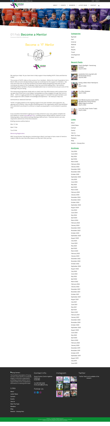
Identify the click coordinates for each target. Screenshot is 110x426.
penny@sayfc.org (29, 115)
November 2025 (75, 172)
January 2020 (75, 345)
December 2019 (75, 348)
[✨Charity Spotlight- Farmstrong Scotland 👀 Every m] (59, 394)
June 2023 (74, 243)
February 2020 (75, 343)
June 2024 (74, 212)
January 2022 (75, 286)
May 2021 (74, 307)
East (72, 39)
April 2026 (74, 159)
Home (83, 25)
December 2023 (75, 228)
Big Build (73, 37)
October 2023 (75, 233)
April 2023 (74, 248)
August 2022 (75, 269)
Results (73, 49)
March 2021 (74, 312)
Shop (72, 140)
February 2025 (75, 192)
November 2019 (75, 350)
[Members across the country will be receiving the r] (73, 379)
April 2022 (74, 279)
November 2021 (75, 292)
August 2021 (75, 299)
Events (73, 130)
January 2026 (75, 166)
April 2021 (74, 309)
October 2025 (75, 174)
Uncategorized (75, 55)
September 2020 (76, 327)
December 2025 (75, 169)
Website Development (57, 420)
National (88, 25)
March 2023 (74, 251)
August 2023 (75, 238)
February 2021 (75, 315)
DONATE (97, 1)
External (73, 42)
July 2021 (74, 302)
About (73, 123)
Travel (73, 52)
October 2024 (75, 202)
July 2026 (74, 151)
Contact (73, 128)
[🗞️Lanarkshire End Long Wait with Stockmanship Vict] (66, 394)
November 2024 (75, 200)
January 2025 (75, 195)
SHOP (93, 1)
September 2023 (76, 235)
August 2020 (75, 330)
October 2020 (75, 325)
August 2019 (75, 358)
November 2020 (75, 322)
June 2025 (74, 182)
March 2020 (74, 340)
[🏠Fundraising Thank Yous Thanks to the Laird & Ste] (59, 379)
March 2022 (74, 281)
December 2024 (75, 197)
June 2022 (74, 274)
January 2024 (75, 225)
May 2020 (74, 335)
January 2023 (75, 256)
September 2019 (76, 355)
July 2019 (74, 360)
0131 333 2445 (20, 1)
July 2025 (74, 179)
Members (73, 138)
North (72, 47)
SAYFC (49, 418)
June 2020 (74, 332)
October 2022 (75, 263)
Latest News (75, 125)
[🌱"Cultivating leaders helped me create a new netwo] (66, 387)
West (72, 57)
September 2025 (76, 177)
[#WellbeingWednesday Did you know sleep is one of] (66, 379)
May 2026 (74, 156)
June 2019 (74, 363)
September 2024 (76, 205)
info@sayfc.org (28, 1)
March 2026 (74, 161)
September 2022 (76, 266)
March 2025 (74, 189)
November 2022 (75, 261)
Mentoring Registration (17, 133)
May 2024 (74, 215)
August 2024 (75, 207)
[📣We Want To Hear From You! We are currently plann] (73, 394)
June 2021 (74, 304)
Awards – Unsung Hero (78, 143)
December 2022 (75, 258)
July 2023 (74, 240)
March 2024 (74, 220)
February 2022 (75, 284)
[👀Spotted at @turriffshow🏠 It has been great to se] (59, 387)
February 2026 (75, 164)
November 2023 (75, 230)
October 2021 (75, 294)
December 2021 (75, 289)
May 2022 (74, 276)
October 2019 (75, 353)
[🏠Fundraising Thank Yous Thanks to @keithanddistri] (73, 387)
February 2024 (75, 223)
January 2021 (75, 317)
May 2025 (74, 184)
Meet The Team (75, 135)
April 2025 (74, 187)
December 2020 (75, 320)
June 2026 (74, 154)
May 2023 (74, 246)
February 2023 (75, 253)
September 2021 (76, 297)
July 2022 (74, 271)
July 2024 (74, 210)
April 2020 (74, 338)
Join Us (73, 133)
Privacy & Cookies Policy (47, 420)
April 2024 (74, 218)
